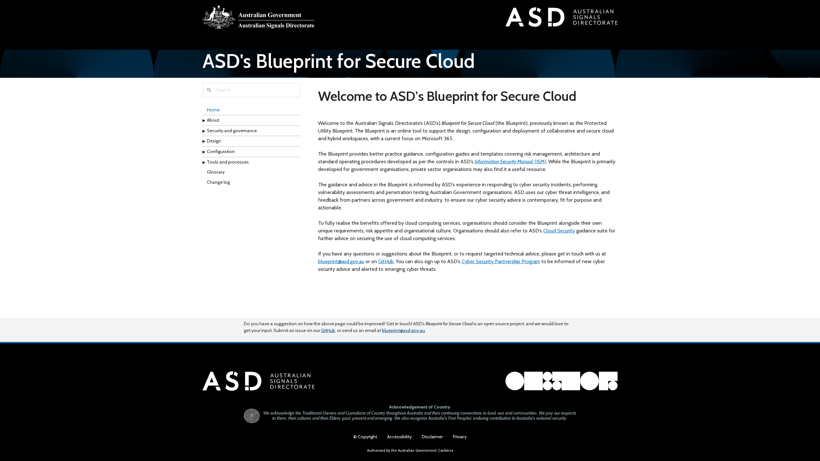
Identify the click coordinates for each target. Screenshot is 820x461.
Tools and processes (228, 162)
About (213, 120)
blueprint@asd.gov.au (341, 261)
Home (213, 110)
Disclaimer (432, 437)
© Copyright (365, 437)
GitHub (386, 261)
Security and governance (232, 130)
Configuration (221, 151)
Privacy (460, 437)
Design (214, 141)
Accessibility (399, 437)
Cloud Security (559, 231)
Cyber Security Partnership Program (501, 261)
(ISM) (510, 161)
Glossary (216, 172)
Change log (218, 182)
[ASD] (258, 17)
